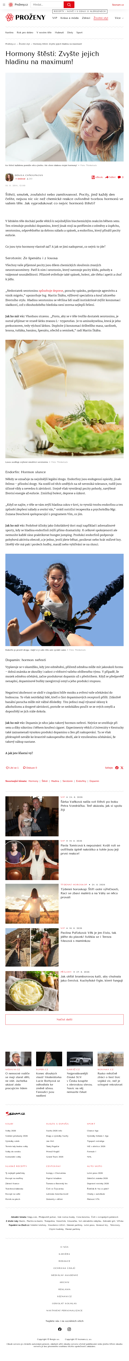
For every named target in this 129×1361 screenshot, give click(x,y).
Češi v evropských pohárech (104, 1217)
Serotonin (67, 781)
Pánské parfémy (72, 1229)
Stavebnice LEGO (56, 1225)
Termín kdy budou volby (16, 1146)
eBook (99, 177)
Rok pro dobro (25, 32)
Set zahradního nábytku (90, 1221)
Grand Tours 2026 (54, 1157)
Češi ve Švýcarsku (55, 1189)
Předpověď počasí (47, 1217)
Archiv (65, 1282)
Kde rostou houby (66, 1217)
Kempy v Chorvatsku (56, 1173)
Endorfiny (81, 781)
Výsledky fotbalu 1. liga (97, 1136)
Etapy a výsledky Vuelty (57, 1136)
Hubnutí (59, 32)
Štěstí (45, 781)
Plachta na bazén (35, 1221)
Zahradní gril (109, 1221)
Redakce (64, 1261)
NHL (89, 1157)
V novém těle (44, 32)
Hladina (55, 781)
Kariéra (9, 32)
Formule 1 (91, 1151)
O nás (64, 1247)
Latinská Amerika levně (57, 1194)
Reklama (64, 1289)
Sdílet (112, 177)
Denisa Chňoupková (29, 175)
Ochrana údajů (64, 1268)
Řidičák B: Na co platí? (98, 1189)
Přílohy (66, 972)
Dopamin (94, 781)
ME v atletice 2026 (96, 1146)
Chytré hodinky (56, 1229)
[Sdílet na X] (122, 767)
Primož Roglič (53, 1151)
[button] (64, 117)
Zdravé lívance (12, 1183)
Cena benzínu (83, 1217)
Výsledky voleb (12, 1141)
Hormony (33, 781)
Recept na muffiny (14, 1178)
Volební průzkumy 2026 (16, 1136)
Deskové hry (102, 1225)
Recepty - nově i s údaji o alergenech (80, 11)
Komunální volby (13, 1157)
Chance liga (92, 1131)
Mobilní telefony (38, 1225)
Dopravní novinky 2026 (98, 1183)
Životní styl (101, 18)
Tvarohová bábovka (14, 1189)
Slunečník (61, 1221)
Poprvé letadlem (53, 1178)
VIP (54, 18)
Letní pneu (89, 1225)
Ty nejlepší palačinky (15, 1173)
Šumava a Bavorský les (57, 1183)
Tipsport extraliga (95, 1141)
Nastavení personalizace (64, 1310)
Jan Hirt (50, 1141)
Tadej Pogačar (52, 1146)
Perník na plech (12, 1199)
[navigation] (4, 4)
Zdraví (86, 18)
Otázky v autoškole (96, 1194)
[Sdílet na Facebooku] (117, 767)
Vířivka (120, 1221)
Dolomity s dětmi (54, 1199)
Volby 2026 (10, 1131)
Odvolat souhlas (64, 1303)
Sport (79, 32)
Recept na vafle (12, 1194)
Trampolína (49, 1221)
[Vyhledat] (69, 4)
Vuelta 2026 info (54, 1131)
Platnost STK (93, 1199)
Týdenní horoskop (74, 884)
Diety (70, 32)
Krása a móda (69, 18)
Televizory (115, 1225)
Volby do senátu (13, 1151)
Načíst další (64, 1019)
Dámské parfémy (74, 1225)
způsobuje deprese (51, 291)
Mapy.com (32, 1217)
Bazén (22, 1221)
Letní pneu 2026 (95, 1173)
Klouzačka (72, 1221)
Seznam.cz (118, 4)
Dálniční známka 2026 (97, 1178)
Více (118, 18)
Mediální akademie (64, 1275)
